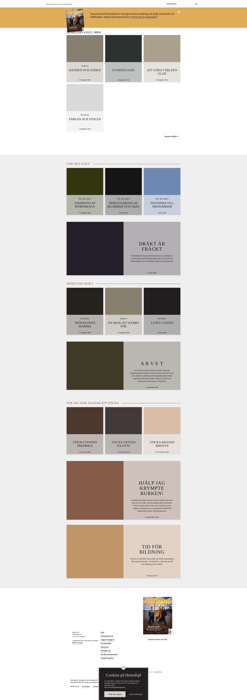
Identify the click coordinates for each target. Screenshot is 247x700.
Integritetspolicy (107, 658)
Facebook (74, 621)
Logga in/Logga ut (107, 640)
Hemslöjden (86, 686)
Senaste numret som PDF (157, 639)
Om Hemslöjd (106, 643)
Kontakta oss (106, 651)
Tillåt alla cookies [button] (115, 694)
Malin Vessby (77, 643)
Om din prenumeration (109, 654)
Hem (102, 632)
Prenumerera (171, 4)
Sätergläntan (97, 686)
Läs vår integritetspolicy (114, 687)
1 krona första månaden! (143, 17)
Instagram (83, 621)
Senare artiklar (171, 136)
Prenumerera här (107, 636)
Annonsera (105, 647)
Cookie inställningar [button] (136, 694)
